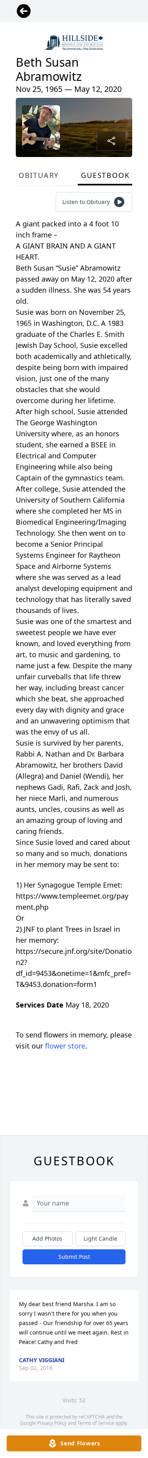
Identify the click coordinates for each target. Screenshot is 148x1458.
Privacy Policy (52, 1423)
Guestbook (105, 175)
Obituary (39, 175)
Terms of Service (95, 1423)
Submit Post (74, 1256)
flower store (65, 1046)
